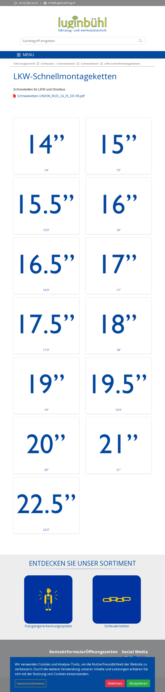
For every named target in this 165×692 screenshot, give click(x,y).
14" (46, 170)
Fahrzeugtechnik (24, 63)
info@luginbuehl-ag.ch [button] (61, 3)
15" (119, 170)
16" (119, 230)
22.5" (46, 530)
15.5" (46, 230)
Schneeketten (90, 63)
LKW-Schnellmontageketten (122, 63)
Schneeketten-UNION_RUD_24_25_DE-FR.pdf (51, 96)
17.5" (46, 350)
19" (46, 410)
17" (119, 290)
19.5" (118, 410)
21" (119, 470)
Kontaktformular (67, 651)
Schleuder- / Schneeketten (58, 63)
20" (46, 470)
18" (119, 350)
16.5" (46, 290)
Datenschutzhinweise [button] (30, 683)
